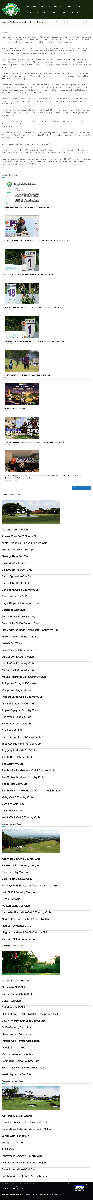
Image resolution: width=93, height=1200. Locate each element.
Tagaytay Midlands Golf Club (19, 750)
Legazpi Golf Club (12, 1142)
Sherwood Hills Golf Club (16, 716)
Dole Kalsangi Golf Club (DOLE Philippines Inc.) (30, 1014)
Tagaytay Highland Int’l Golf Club (21, 743)
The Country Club (12, 763)
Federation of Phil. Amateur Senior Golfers (27, 1129)
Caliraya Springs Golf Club (17, 569)
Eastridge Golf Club (13, 609)
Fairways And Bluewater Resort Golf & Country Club (33, 885)
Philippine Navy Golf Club (17, 690)
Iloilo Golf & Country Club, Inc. (19, 892)
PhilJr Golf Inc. (10, 1149)
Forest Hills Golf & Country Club (20, 623)
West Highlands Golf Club (17, 1074)
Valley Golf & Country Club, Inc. (20, 797)
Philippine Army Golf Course (19, 683)
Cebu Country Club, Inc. (16, 872)
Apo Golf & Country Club (16, 980)
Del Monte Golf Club (14, 1007)
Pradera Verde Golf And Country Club (24, 1162)
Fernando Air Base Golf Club (18, 616)
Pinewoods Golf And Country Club (22, 1155)
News (58, 22)
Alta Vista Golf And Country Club (21, 858)
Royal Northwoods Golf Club (18, 703)
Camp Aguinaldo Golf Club (17, 576)
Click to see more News (81, 488)
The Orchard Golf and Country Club (23, 777)
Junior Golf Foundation (15, 1135)
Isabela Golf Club (12, 643)
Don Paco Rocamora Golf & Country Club (26, 1122)
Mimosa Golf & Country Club (18, 670)
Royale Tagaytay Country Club (20, 710)
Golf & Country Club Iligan (17, 1027)
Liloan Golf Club (11, 899)
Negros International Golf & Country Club (26, 919)
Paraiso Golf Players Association (21, 1040)
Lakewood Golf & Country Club (20, 650)
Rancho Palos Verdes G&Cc (18, 1054)
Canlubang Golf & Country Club (20, 589)
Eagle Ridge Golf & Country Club (21, 603)
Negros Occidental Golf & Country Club (25, 932)
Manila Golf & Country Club (18, 663)
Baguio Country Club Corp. (17, 549)
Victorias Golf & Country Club (19, 939)
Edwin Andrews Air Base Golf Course (24, 1020)
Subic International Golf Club (19, 1169)
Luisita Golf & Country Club (18, 656)
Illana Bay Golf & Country (16, 1034)
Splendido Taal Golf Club (16, 723)
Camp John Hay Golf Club (17, 583)
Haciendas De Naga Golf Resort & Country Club (30, 629)
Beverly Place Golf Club (15, 556)
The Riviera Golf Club (14, 783)
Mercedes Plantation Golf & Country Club (26, 912)
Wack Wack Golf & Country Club (21, 817)
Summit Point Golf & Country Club (22, 737)
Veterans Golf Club (13, 803)
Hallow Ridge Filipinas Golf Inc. (20, 636)
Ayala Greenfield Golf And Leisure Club (24, 542)
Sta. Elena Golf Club (13, 730)
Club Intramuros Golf (14, 596)
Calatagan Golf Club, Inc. (16, 563)
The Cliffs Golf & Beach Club (18, 757)
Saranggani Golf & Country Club (20, 1060)
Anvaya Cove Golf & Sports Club (20, 536)
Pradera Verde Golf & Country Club (22, 696)
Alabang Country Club (15, 529)
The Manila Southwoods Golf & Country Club (28, 770)
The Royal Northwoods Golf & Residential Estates (31, 790)
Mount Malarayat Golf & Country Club (24, 676)
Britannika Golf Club (14, 987)
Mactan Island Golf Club (16, 905)
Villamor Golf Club (12, 810)
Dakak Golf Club (11, 1000)
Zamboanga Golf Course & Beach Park (24, 1176)
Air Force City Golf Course (17, 1115)
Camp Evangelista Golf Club (18, 994)
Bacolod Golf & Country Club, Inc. (21, 865)
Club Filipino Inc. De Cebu (17, 878)
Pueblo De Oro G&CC (14, 1047)
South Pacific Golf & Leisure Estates (23, 1067)
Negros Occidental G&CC (16, 925)
